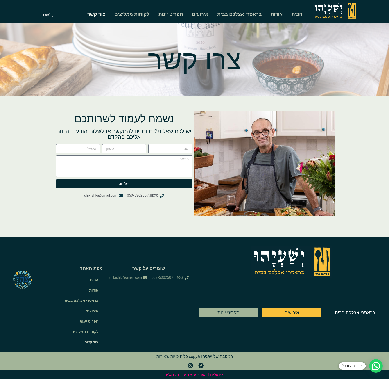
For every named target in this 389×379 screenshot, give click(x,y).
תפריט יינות (170, 14)
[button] (376, 366)
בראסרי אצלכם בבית (239, 14)
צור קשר (96, 14)
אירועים (200, 14)
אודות (277, 14)
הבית (297, 14)
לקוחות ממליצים (131, 14)
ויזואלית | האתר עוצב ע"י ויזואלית (194, 374)
